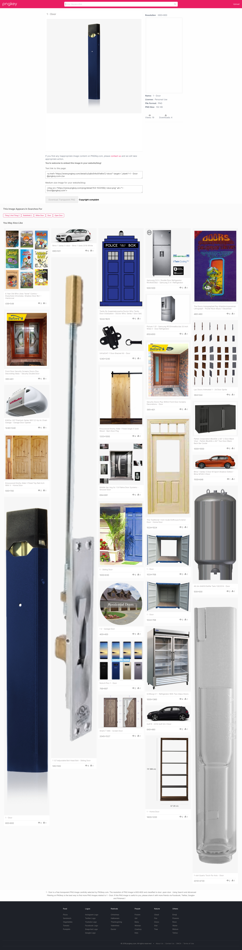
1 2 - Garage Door (107, 629)
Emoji (174, 914)
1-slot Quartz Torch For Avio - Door (209, 875)
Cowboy (138, 929)
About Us (159, 943)
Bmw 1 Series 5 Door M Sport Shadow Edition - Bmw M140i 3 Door (214, 473)
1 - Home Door (153, 812)
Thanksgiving (116, 922)
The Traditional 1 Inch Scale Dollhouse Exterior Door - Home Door (166, 521)
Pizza (65, 914)
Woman (138, 925)
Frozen (137, 914)
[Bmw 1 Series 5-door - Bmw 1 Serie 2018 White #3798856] (74, 235)
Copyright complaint (89, 199)
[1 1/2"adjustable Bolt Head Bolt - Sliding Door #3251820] (74, 507)
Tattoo (175, 933)
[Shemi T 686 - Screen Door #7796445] (121, 711)
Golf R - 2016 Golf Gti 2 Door (159, 724)
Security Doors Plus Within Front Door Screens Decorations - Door (166, 403)
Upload (236, 4)
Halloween (115, 918)
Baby (137, 922)
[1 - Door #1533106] (26, 656)
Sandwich (67, 918)
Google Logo (90, 933)
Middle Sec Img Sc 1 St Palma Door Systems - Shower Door (119, 488)
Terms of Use (188, 943)
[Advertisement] (91, 132)
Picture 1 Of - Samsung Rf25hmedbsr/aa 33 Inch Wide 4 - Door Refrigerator (167, 327)
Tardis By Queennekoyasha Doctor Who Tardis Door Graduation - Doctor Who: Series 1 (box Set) (121, 312)
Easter (113, 929)
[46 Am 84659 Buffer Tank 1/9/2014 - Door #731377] (215, 535)
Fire (155, 918)
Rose (174, 922)
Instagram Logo (91, 914)
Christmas (115, 914)
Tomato (66, 925)
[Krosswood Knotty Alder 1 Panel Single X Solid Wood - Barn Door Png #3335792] (121, 395)
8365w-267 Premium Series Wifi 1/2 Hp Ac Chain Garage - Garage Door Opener (26, 421)
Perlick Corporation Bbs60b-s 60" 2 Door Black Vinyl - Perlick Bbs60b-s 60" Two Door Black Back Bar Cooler (214, 441)
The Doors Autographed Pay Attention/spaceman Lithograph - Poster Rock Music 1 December (215, 307)
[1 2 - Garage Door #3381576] (121, 603)
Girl (136, 918)
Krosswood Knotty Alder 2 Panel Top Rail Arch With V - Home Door (24, 484)
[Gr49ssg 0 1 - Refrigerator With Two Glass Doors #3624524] (168, 659)
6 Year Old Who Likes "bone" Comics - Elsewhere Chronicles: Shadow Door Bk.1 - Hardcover (23, 296)
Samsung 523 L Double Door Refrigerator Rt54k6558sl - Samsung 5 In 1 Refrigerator (165, 281)
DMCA (178, 943)
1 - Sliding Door (106, 569)
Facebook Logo (91, 925)
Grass (156, 922)
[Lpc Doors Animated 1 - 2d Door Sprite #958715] (215, 353)
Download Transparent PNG (62, 199)
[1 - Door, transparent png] (94, 66)
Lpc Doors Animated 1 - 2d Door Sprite (210, 389)
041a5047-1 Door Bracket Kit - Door (115, 353)
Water (174, 925)
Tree (156, 929)
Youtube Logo (91, 922)
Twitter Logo (90, 918)
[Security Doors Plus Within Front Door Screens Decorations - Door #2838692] (168, 370)
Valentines (115, 925)
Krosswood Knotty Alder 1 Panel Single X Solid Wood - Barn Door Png (119, 430)
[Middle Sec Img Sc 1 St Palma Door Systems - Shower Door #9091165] (121, 463)
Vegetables (67, 922)
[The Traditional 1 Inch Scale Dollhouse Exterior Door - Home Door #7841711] (168, 466)
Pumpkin (66, 929)
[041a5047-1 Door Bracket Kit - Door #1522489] (121, 338)
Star (156, 925)
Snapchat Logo (91, 929)
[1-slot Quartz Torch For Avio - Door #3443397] (215, 735)
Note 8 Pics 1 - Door (108, 683)
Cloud (156, 914)
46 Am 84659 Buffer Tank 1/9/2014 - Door (212, 586)
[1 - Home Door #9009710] (168, 772)
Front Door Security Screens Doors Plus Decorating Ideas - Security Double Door (22, 372)
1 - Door (8, 818)
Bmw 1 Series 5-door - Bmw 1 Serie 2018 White (72, 245)
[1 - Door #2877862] (168, 596)
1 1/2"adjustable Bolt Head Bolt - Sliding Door (71, 760)
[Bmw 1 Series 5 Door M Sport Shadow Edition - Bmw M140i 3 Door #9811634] (215, 462)
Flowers (175, 918)
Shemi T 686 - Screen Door (111, 731)
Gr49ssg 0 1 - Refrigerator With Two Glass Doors (168, 694)
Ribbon (175, 929)
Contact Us (169, 943)
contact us (116, 156)
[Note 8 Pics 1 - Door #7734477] (121, 660)
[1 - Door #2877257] (168, 550)
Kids (136, 933)
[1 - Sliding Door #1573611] (121, 534)
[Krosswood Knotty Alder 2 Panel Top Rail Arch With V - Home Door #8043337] (26, 457)
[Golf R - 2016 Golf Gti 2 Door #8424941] (168, 713)
